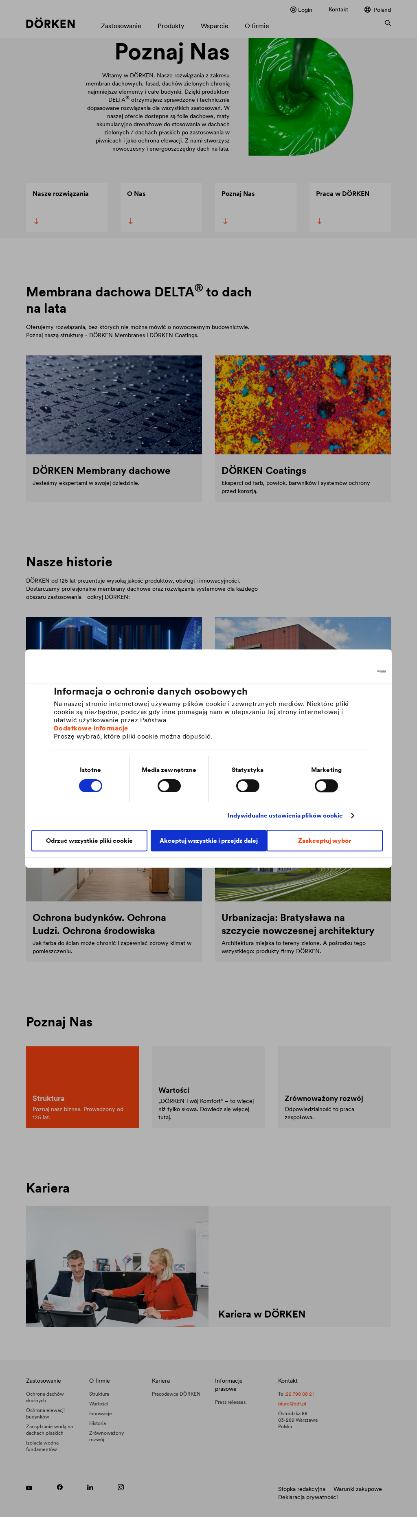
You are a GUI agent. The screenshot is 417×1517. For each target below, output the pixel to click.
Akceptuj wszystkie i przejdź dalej (209, 840)
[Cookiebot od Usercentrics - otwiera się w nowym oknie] (350, 671)
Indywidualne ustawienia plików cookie (285, 815)
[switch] (169, 785)
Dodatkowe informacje (91, 728)
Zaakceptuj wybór (324, 840)
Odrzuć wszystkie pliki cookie (89, 840)
